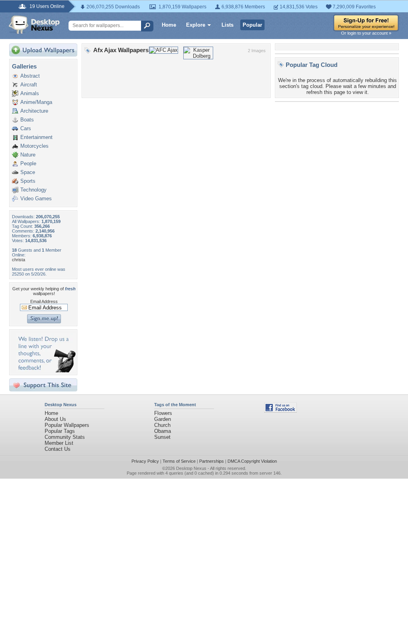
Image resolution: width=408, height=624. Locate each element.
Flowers (163, 413)
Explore (195, 25)
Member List (59, 443)
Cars (25, 128)
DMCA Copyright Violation (252, 461)
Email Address (44, 301)
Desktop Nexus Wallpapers (34, 25)
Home (169, 25)
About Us (55, 419)
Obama (162, 431)
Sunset (162, 437)
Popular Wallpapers (67, 425)
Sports (27, 181)
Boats (27, 120)
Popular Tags (60, 431)
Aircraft (28, 85)
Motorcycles (34, 146)
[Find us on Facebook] (280, 411)
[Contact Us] (46, 371)
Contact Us (58, 449)
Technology (33, 190)
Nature (27, 155)
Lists (227, 25)
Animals (29, 93)
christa (18, 259)
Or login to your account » (366, 33)
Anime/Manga (36, 102)
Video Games (36, 198)
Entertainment (36, 137)
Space (27, 172)
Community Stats (65, 437)
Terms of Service (179, 461)
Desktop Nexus (191, 468)
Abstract (30, 76)
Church (162, 425)
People (28, 163)
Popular (252, 25)
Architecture (34, 111)
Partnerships (211, 461)
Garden (162, 419)
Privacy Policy (145, 461)
